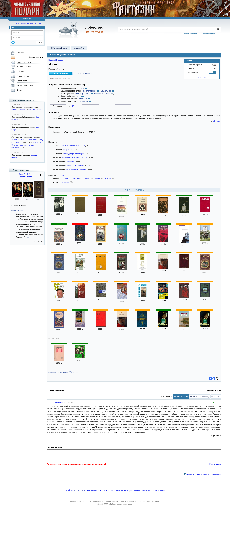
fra (79, 490)
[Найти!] (218, 29)
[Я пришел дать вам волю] (100, 212)
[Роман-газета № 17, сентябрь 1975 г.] (79, 358)
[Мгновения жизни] (59, 211)
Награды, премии (24, 67)
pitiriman (216, 121)
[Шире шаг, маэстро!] (121, 270)
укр (83, 490)
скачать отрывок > (84, 73)
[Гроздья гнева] (17, 196)
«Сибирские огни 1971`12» (73, 146)
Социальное (106, 91)
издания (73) (79, 48)
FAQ (100, 490)
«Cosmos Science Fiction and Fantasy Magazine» (26, 144)
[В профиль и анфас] (142, 269)
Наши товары (158, 490)
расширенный (209, 33)
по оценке (215, 397)
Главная (20, 52)
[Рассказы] (121, 213)
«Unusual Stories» (18, 110)
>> (28, 237)
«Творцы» (69, 161)
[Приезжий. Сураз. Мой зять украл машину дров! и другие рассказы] (100, 297)
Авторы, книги (36, 57)
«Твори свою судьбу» (74, 165)
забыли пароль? (34, 23)
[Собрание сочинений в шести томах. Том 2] (184, 212)
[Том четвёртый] (205, 212)
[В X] (217, 378)
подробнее (202, 77)
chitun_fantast (17, 210)
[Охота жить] (163, 212)
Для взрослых (83, 101)
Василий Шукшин (55, 60)
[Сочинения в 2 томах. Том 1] (100, 270)
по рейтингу (204, 397)
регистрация (20, 23)
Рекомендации (23, 76)
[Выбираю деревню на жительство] (184, 327)
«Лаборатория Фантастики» (120, 504)
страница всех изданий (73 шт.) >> (63, 372)
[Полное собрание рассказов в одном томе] (142, 326)
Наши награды (121, 490)
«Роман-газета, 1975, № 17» (74, 157)
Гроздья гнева (25, 177)
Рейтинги (20, 71)
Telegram (146, 490)
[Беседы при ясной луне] (205, 269)
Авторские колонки (25, 85)
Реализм (80, 88)
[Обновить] (41, 176)
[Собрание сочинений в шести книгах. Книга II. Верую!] (142, 241)
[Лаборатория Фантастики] (69, 29)
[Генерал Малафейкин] (59, 298)
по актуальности (181, 397)
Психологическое (89, 91)
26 (73, 106)
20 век (78, 96)
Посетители (22, 81)
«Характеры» (68, 150)
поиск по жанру (190, 33)
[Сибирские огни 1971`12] (59, 360)
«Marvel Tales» (34, 110)
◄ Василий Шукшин (58, 48)
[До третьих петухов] (59, 241)
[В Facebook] (213, 378)
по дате (193, 397)
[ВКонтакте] (210, 378)
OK (39, 42)
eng (75, 490)
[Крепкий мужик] (79, 297)
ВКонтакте (135, 490)
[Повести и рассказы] (79, 211)
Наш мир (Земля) (83, 94)
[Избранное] (142, 212)
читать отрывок (60, 73)
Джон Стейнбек (25, 174)
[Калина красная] (184, 297)
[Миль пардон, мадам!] (59, 270)
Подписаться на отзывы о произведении (203, 474)
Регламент (92, 490)
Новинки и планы (24, 62)
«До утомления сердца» (75, 169)
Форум (19, 90)
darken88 (59, 403)
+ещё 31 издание (134, 190)
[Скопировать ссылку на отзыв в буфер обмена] (53, 403)
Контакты (108, 490)
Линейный (83, 99)
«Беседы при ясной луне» (74, 154)
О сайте (69, 490)
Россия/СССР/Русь (102, 94)
